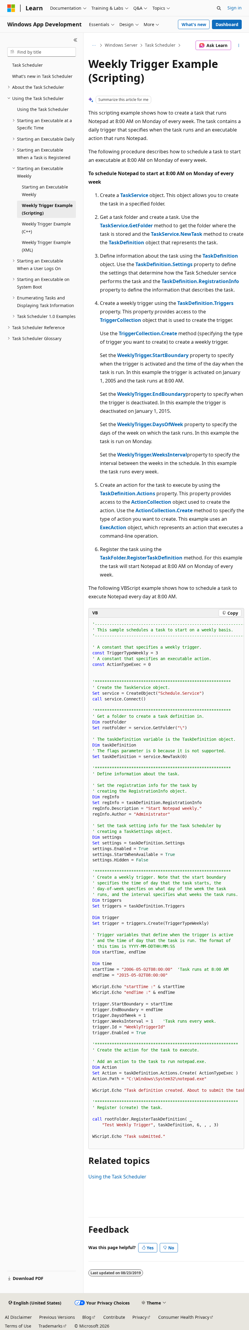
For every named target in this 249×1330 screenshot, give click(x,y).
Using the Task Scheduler (117, 1176)
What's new (194, 24)
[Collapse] (75, 40)
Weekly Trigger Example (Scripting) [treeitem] (47, 209)
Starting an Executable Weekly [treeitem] (45, 190)
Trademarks (51, 1326)
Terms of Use (18, 1326)
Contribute (114, 1317)
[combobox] (41, 52)
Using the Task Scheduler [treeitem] (43, 109)
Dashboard (227, 24)
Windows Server (121, 45)
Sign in (234, 8)
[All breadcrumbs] (93, 45)
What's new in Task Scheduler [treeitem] (42, 76)
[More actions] (239, 45)
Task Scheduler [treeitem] (27, 65)
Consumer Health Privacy (183, 1317)
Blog (86, 1317)
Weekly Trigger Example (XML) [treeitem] (46, 246)
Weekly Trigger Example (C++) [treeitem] (46, 227)
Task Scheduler (160, 45)
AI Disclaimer (18, 1317)
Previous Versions (57, 1317)
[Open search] (219, 8)
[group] (166, 883)
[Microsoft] (11, 8)
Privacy (139, 1317)
